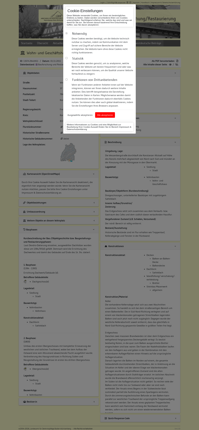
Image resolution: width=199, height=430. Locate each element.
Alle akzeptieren (105, 115)
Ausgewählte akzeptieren (80, 115)
